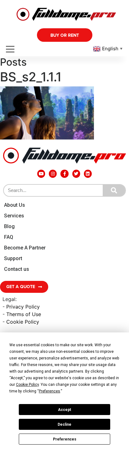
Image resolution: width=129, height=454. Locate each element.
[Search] (114, 190)
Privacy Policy (23, 307)
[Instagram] (53, 174)
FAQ (8, 237)
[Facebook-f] (64, 174)
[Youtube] (41, 174)
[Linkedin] (88, 174)
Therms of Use (23, 314)
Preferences (64, 439)
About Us (14, 205)
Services (14, 216)
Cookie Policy (22, 322)
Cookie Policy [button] (27, 384)
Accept (64, 410)
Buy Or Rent (64, 35)
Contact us (16, 269)
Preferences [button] (49, 391)
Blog (9, 226)
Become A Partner (25, 248)
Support (13, 258)
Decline (64, 424)
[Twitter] (76, 174)
